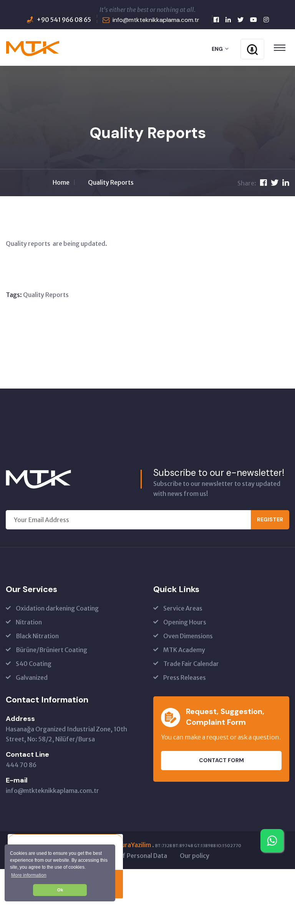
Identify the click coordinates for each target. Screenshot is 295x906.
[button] (28, 875)
